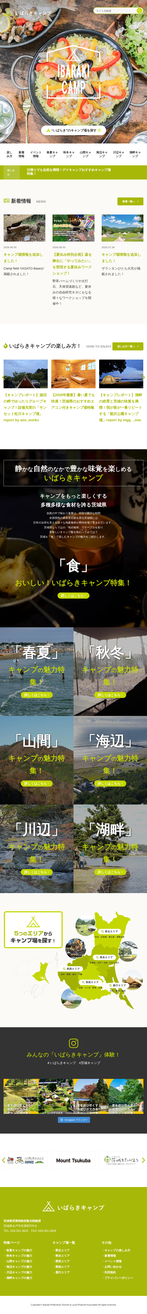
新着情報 (21, 154)
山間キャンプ (85, 154)
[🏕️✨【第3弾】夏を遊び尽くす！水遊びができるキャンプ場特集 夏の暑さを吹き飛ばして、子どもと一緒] (21, 1096)
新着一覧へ (129, 201)
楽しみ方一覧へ (127, 346)
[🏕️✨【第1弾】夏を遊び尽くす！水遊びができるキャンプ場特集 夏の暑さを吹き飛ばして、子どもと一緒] (125, 1096)
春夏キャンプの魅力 (18, 1250)
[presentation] (3, 377)
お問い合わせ (112, 1266)
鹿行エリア (61, 1272)
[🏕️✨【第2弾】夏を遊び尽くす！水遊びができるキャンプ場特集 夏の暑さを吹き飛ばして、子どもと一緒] (91, 1096)
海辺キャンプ (102, 154)
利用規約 (109, 1272)
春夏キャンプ (52, 154)
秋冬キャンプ (69, 154)
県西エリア (61, 1261)
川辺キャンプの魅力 (18, 1272)
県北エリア (61, 1250)
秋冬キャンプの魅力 (18, 1255)
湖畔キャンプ (135, 154)
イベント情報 (36, 154)
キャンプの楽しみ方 (116, 1250)
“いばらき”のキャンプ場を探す (74, 130)
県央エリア (61, 1255)
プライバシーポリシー (117, 1277)
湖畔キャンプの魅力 (18, 1277)
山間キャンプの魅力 (18, 1261)
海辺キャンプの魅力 (18, 1266)
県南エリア (61, 1266)
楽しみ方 (9, 154)
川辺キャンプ (118, 154)
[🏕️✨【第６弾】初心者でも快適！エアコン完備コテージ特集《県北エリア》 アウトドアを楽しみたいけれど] (56, 1096)
